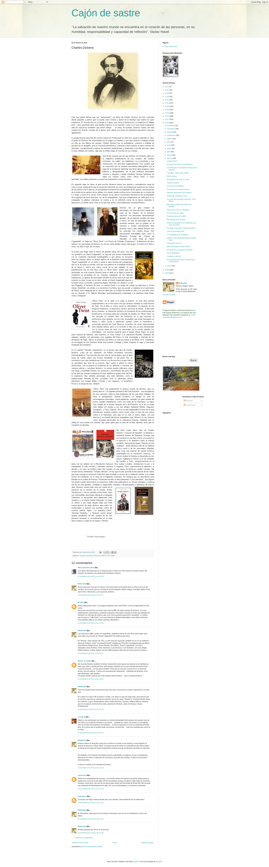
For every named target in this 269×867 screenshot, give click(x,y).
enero (169, 266)
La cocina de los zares (175, 213)
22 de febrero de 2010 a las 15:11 (90, 653)
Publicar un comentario (84, 838)
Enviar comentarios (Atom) (92, 847)
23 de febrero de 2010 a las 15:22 (91, 803)
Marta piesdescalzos (86, 568)
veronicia (81, 717)
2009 (167, 270)
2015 (167, 106)
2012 (167, 116)
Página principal (171, 46)
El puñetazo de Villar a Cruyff (178, 180)
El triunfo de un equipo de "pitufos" (180, 250)
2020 (167, 90)
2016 (167, 103)
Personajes (111, 555)
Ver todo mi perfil (169, 295)
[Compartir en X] (110, 552)
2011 (167, 119)
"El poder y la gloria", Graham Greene (181, 228)
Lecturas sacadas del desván (90, 555)
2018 (167, 97)
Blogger (159, 862)
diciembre (171, 126)
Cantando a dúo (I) (174, 256)
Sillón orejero (172, 176)
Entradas (189, 401)
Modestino (82, 584)
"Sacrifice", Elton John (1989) (178, 173)
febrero (170, 158)
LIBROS (103, 555)
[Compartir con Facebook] (112, 552)
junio (169, 145)
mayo (169, 148)
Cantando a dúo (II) (174, 243)
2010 (167, 123)
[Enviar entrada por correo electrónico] (100, 552)
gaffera (136, 862)
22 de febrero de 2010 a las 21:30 (91, 709)
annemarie (82, 775)
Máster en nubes (84, 661)
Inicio (115, 843)
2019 (167, 93)
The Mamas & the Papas (176, 220)
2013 (167, 113)
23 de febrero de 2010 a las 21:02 (91, 819)
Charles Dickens (173, 183)
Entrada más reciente (80, 843)
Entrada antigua (147, 843)
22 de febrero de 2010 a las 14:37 (91, 595)
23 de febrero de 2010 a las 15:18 (91, 789)
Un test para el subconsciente (178, 189)
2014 (167, 110)
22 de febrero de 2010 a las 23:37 (91, 733)
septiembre (171, 135)
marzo (169, 155)
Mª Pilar (81, 602)
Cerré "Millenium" (173, 253)
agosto (170, 139)
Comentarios (190, 405)
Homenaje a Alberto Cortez (177, 196)
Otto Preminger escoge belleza (178, 246)
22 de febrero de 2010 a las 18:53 (91, 679)
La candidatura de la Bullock (177, 235)
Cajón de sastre (105, 12)
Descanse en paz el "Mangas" (178, 210)
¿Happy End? (172, 161)
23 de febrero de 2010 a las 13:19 (91, 768)
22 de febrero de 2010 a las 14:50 (91, 623)
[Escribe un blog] (107, 552)
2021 (167, 87)
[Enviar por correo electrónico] (104, 552)
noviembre (171, 129)
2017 (167, 100)
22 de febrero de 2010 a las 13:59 (91, 576)
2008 (167, 273)
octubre (170, 132)
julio (169, 142)
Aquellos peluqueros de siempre (179, 193)
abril (169, 152)
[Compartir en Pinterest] (115, 552)
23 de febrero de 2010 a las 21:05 (91, 833)
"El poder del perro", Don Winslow (180, 164)
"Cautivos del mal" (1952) (176, 216)
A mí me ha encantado (175, 186)
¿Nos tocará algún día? (176, 231)
